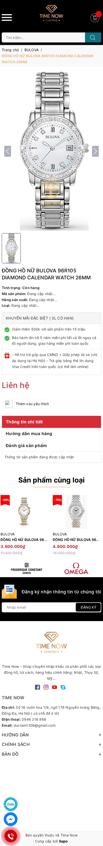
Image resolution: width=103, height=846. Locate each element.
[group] (51, 151)
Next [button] (97, 527)
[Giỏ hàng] (95, 17)
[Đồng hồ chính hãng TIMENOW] (27, 568)
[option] (76, 527)
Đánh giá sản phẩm (26, 445)
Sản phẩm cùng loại (51, 480)
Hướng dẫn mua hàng (29, 433)
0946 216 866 (34, 719)
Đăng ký (88, 607)
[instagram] (46, 687)
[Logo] (51, 14)
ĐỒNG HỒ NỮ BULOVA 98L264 (26, 539)
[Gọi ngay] (10, 836)
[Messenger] (11, 819)
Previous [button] (5, 527)
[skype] (63, 687)
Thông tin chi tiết (24, 421)
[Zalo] (11, 804)
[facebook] (37, 687)
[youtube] (54, 687)
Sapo (63, 841)
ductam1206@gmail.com (35, 725)
